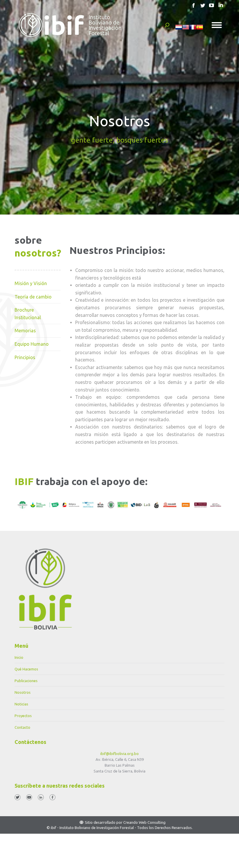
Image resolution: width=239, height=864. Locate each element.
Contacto (22, 727)
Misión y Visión (31, 283)
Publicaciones (26, 681)
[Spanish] (199, 29)
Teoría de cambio (33, 296)
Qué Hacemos (26, 669)
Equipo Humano (32, 344)
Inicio (19, 657)
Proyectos (23, 716)
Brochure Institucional (28, 313)
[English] (185, 29)
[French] (192, 29)
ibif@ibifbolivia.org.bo (119, 753)
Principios (25, 357)
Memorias (25, 330)
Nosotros (23, 692)
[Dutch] (178, 29)
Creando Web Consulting (144, 822)
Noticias (21, 704)
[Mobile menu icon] (216, 25)
